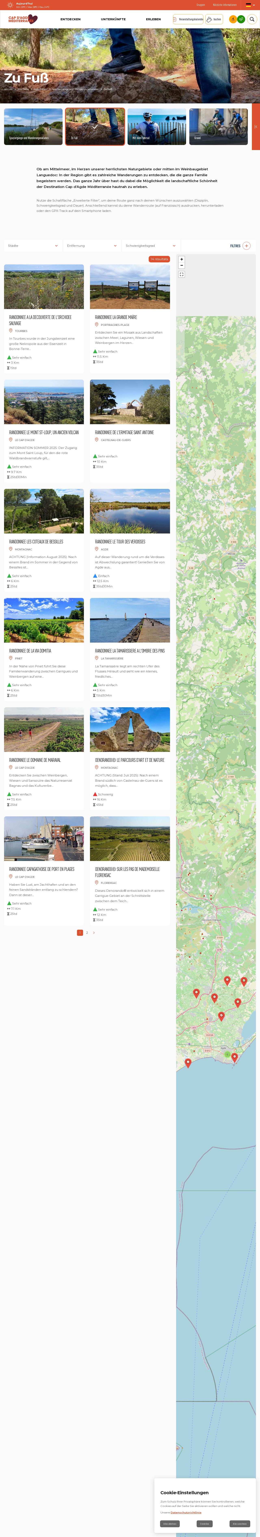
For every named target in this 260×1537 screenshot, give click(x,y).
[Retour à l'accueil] (23, 19)
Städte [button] (13, 246)
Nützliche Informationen (225, 4)
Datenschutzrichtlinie (186, 1512)
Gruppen (201, 4)
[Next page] (94, 933)
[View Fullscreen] (182, 274)
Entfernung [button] (76, 246)
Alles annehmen (240, 1523)
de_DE (250, 5)
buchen (217, 19)
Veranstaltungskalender (191, 19)
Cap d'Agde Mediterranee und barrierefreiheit (233, 19)
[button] (220, 245)
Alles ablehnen (170, 1523)
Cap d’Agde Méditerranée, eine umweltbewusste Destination (241, 19)
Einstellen (204, 1523)
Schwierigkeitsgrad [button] (140, 246)
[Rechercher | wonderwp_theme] (250, 19)
